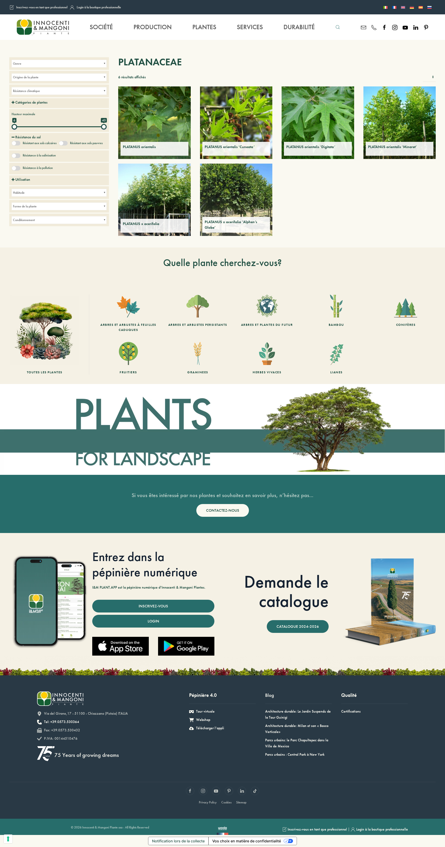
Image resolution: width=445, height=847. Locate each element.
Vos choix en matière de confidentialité (246, 841)
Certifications (351, 711)
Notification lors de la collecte (178, 841)
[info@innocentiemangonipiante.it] (363, 27)
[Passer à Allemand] (411, 7)
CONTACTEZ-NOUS (222, 510)
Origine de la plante (25, 77)
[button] (337, 27)
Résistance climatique (26, 91)
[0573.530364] (374, 27)
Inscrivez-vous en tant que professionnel (41, 7)
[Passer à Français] (394, 7)
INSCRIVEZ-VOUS (153, 606)
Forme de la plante (25, 206)
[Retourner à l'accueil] (42, 27)
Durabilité (299, 27)
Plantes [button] (204, 27)
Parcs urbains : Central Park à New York (294, 754)
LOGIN (153, 621)
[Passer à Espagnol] (420, 7)
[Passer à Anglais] (403, 7)
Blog (269, 695)
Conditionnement (24, 220)
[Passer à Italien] (385, 7)
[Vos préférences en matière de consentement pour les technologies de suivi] (8, 838)
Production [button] (153, 27)
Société (101, 27)
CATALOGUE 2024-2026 (298, 626)
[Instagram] (395, 27)
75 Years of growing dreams (86, 754)
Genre (17, 63)
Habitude (19, 192)
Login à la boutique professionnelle (99, 7)
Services (250, 27)
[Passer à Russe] (429, 7)
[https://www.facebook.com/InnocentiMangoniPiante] (384, 27)
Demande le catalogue (286, 591)
